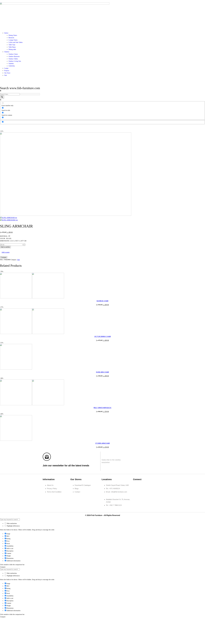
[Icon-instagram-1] (142, 485)
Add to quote (6, 252)
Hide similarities (11, 523)
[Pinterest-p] (154, 485)
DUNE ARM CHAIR (102, 372)
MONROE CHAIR (102, 301)
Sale (18, 259)
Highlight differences (13, 526)
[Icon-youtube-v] (135, 491)
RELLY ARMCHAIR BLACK (102, 407)
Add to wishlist (5, 247)
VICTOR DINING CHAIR (102, 336)
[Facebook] (135, 485)
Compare (3, 257)
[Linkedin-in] (148, 485)
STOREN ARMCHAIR (102, 443)
